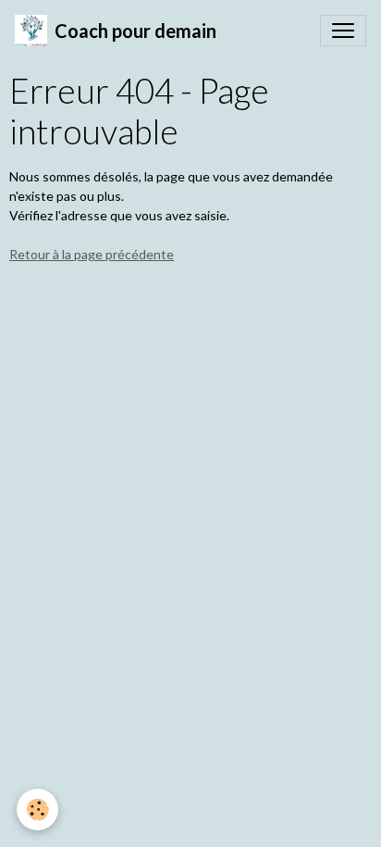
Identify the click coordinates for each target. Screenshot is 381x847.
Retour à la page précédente (91, 254)
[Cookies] (37, 809)
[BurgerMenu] (343, 30)
